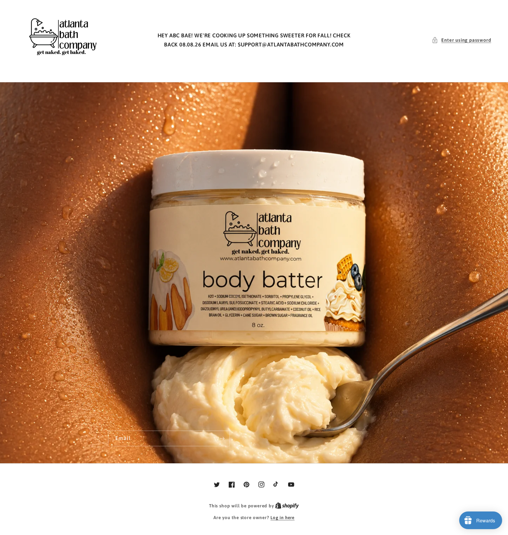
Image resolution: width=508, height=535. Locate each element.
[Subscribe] (222, 439)
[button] (461, 40)
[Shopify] (287, 505)
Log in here (282, 517)
